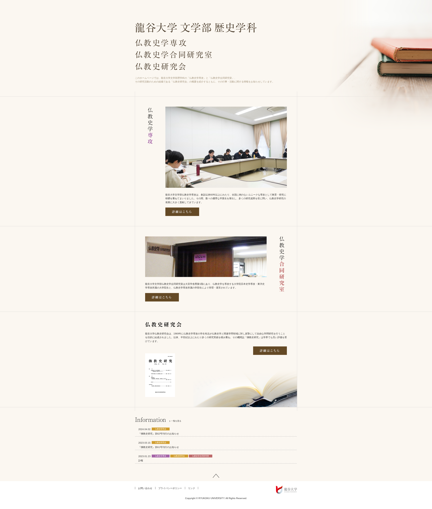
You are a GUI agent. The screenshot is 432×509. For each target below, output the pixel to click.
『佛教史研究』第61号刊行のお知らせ (158, 447)
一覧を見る (176, 421)
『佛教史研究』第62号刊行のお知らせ (158, 433)
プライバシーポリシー (170, 488)
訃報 (140, 460)
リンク (191, 488)
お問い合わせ (145, 488)
